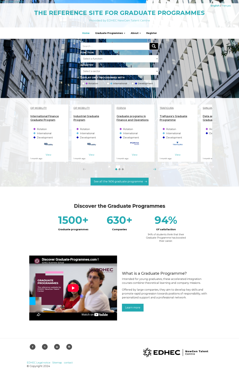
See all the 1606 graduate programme (118, 181)
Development (144, 83)
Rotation (91, 83)
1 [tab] (115, 169)
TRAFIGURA (167, 108)
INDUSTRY (86, 65)
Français (226, 5)
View (48, 154)
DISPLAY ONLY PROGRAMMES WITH (102, 77)
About (135, 33)
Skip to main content (12, 1)
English (215, 5)
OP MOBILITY (38, 108)
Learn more (132, 307)
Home (86, 33)
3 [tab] (122, 170)
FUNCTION (87, 52)
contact (68, 362)
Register (151, 33)
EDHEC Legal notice (39, 362)
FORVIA (121, 108)
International (118, 83)
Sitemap (57, 362)
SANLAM (208, 108)
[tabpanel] (48, 133)
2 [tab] (119, 170)
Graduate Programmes (109, 33)
